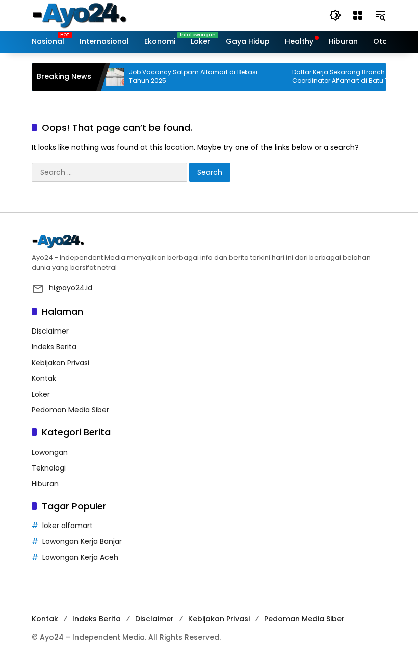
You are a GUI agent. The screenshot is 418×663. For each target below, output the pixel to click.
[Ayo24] (90, 15)
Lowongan (50, 452)
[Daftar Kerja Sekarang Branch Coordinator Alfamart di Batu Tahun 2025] (271, 77)
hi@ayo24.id (70, 288)
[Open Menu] (358, 15)
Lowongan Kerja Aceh (80, 557)
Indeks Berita (54, 347)
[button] (335, 15)
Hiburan (45, 484)
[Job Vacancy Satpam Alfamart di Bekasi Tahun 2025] (108, 77)
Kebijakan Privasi (60, 362)
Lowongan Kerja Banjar (82, 541)
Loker (41, 394)
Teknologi (49, 468)
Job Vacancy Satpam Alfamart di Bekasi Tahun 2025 (186, 76)
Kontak (44, 378)
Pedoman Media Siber (70, 410)
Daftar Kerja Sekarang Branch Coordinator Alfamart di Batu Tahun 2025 (342, 77)
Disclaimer (50, 331)
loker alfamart (67, 525)
